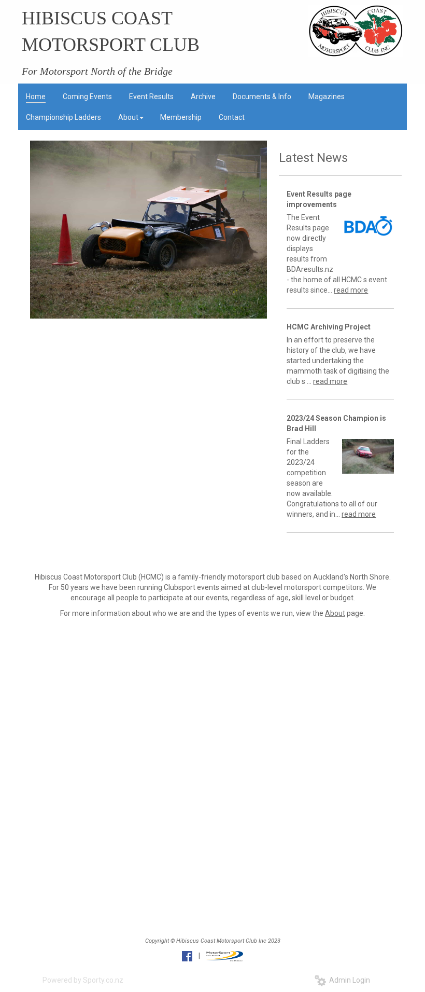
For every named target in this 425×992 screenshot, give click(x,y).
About (335, 613)
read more (351, 290)
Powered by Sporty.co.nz (82, 980)
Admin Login (348, 980)
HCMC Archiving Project (329, 327)
